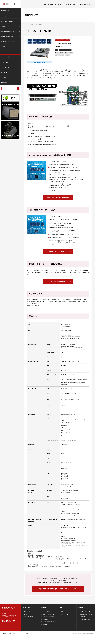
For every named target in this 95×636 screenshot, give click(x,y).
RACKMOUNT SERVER (7, 21)
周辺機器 (3, 47)
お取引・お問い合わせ (86, 4)
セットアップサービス (7, 57)
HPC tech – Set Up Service (58, 281)
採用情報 (4, 633)
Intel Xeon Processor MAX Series (58, 252)
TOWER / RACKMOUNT (7, 16)
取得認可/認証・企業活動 (86, 614)
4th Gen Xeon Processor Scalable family (58, 197)
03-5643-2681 (9, 621)
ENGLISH (28, 633)
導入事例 (50, 4)
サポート (75, 4)
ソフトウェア (4, 52)
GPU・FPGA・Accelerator (7, 41)
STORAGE (3, 26)
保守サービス (64, 614)
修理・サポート (64, 612)
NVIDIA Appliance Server (7, 31)
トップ (44, 4)
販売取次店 (82, 617)
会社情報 (68, 4)
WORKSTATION (5, 11)
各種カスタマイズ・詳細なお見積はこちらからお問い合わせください (58, 589)
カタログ (3, 77)
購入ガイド (4, 72)
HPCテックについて (85, 612)
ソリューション (59, 4)
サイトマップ (21, 633)
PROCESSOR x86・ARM (7, 36)
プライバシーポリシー (12, 633)
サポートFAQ (4, 62)
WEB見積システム (5, 82)
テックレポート (5, 67)
